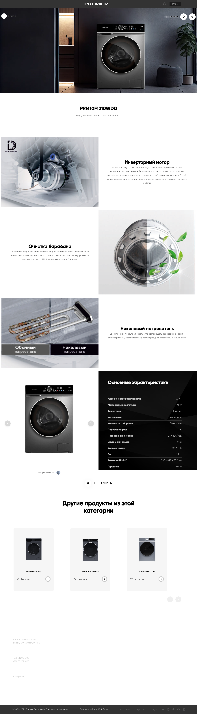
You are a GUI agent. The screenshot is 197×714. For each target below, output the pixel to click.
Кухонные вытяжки (102, 665)
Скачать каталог (68, 665)
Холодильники (100, 649)
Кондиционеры (101, 670)
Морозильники (100, 675)
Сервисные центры (182, 653)
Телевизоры (99, 644)
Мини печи (123, 655)
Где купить (103, 483)
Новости (64, 655)
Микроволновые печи (104, 680)
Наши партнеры (68, 649)
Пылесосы (123, 649)
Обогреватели (100, 685)
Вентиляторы (124, 644)
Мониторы (98, 690)
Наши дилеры (179, 661)
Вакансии (65, 660)
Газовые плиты (100, 660)
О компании (66, 644)
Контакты (177, 645)
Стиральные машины (104, 655)
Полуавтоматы (125, 660)
